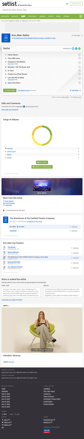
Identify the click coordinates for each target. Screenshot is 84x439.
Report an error (77, 97)
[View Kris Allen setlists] (42, 184)
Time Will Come (14, 58)
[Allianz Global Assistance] (47, 431)
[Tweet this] (73, 48)
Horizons (10, 148)
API (3, 427)
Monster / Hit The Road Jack (19, 67)
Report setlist (65, 97)
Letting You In (11, 151)
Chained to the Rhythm (16, 62)
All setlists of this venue (34, 221)
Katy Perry (11, 64)
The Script (11, 79)
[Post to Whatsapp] (79, 48)
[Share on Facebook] (76, 48)
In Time (11, 71)
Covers (9, 157)
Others (9, 154)
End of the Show (14, 83)
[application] (42, 330)
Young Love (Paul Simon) (17, 74)
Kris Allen (17, 35)
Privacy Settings (49, 404)
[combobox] (42, 9)
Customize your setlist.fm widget (12, 300)
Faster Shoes (13, 55)
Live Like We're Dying (16, 78)
